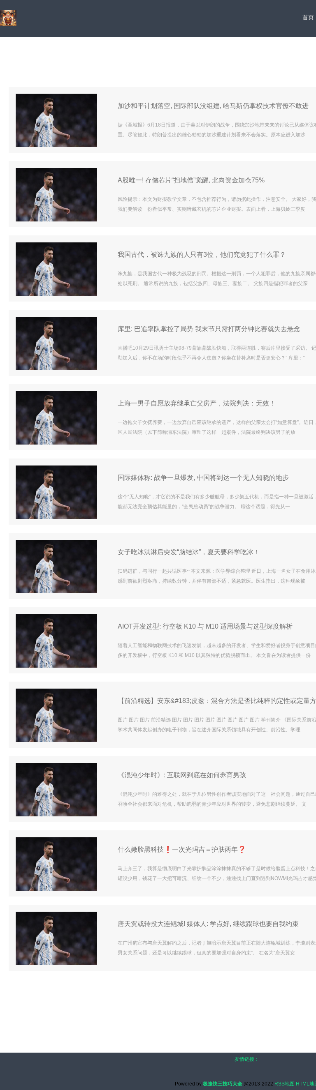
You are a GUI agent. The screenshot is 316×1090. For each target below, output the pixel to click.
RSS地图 (284, 1084)
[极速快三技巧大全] (8, 18)
